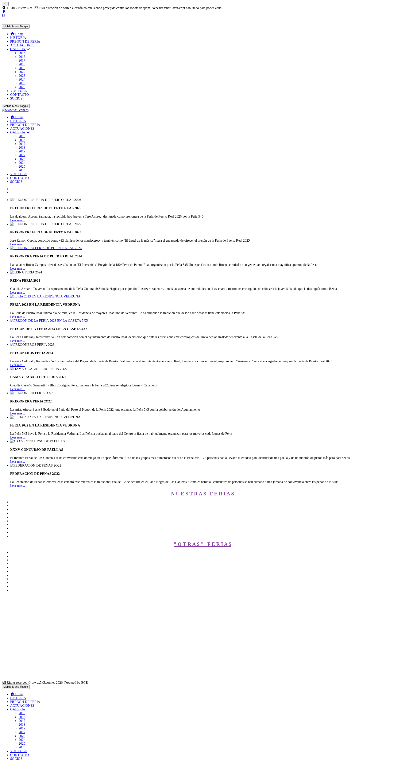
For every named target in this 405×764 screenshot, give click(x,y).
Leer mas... (17, 220)
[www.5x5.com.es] (15, 110)
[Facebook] (4, 11)
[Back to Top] (5, 4)
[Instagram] (4, 15)
